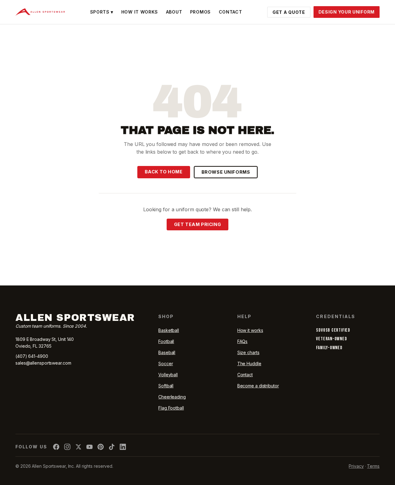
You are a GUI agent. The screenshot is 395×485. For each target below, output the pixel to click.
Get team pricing (197, 224)
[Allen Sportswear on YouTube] (89, 447)
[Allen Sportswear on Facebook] (56, 447)
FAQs (242, 341)
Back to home (164, 171)
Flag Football (171, 407)
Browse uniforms (226, 172)
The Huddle (249, 363)
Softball (165, 385)
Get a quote (288, 12)
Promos (200, 11)
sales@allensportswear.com (43, 363)
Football (166, 341)
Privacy (356, 466)
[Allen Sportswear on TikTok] (112, 447)
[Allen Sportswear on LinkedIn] (123, 447)
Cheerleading (172, 396)
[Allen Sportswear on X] (78, 447)
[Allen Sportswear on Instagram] (67, 447)
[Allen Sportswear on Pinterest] (101, 447)
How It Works (139, 11)
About (174, 11)
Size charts (248, 352)
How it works (250, 330)
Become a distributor (258, 385)
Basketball (168, 330)
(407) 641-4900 (31, 356)
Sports (102, 11)
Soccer (165, 363)
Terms (373, 466)
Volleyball (168, 374)
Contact (230, 11)
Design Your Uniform (346, 11)
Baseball (166, 352)
